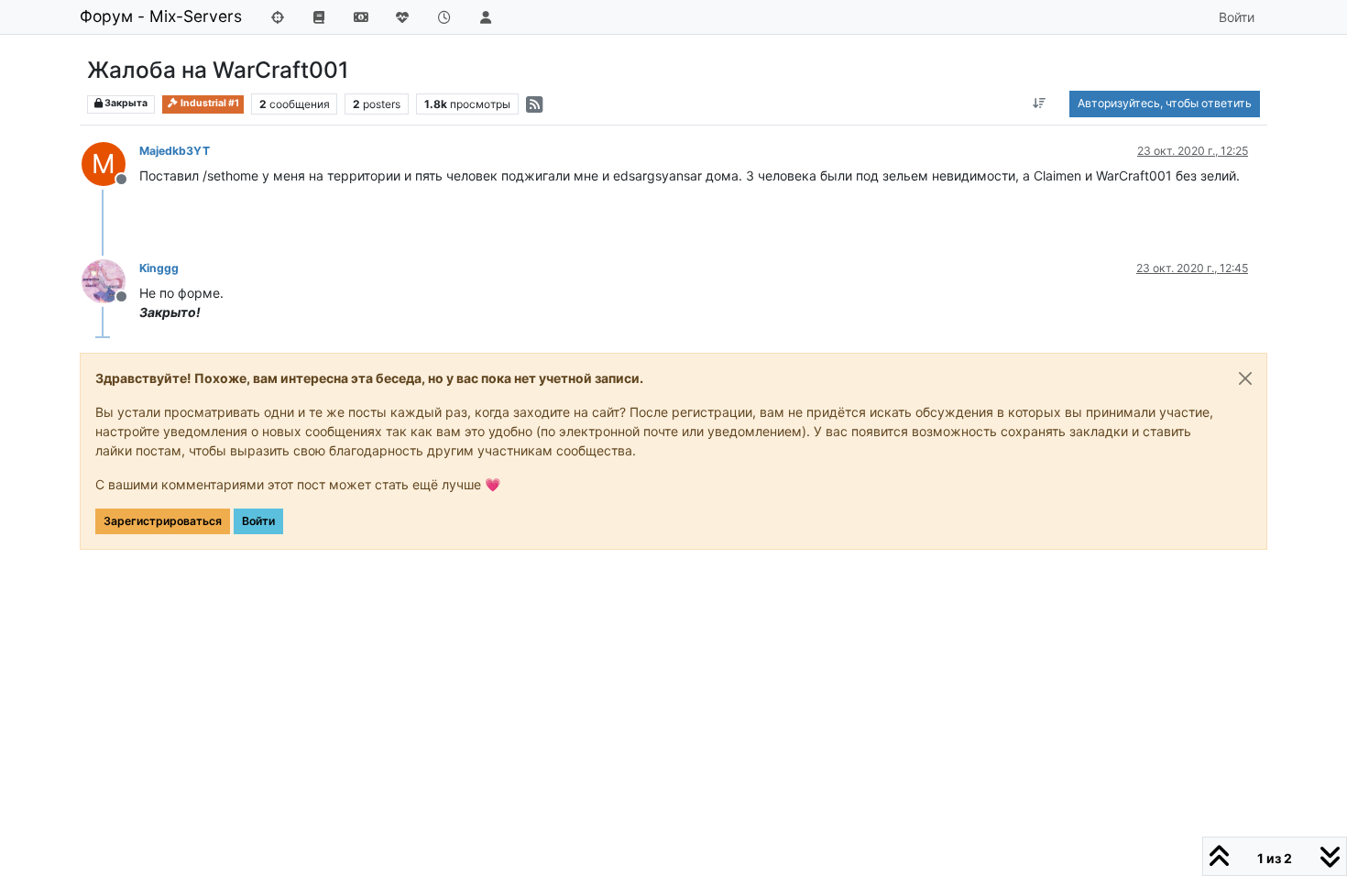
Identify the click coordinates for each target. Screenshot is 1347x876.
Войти (258, 521)
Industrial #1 (209, 103)
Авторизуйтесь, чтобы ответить (1165, 103)
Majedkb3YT (174, 151)
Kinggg (159, 268)
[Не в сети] (110, 280)
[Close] (1245, 378)
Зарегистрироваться (163, 521)
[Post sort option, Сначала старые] (1039, 103)
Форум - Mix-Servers (161, 16)
